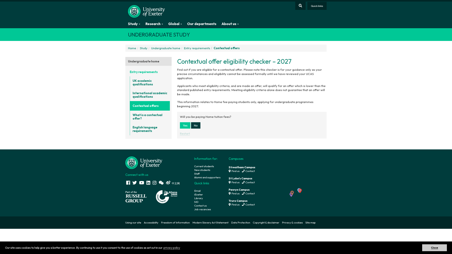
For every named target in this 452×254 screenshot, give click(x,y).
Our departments (201, 24)
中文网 (176, 183)
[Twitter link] (134, 182)
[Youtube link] (141, 182)
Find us (235, 171)
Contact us (200, 205)
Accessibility (151, 222)
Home (132, 48)
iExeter (198, 194)
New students (202, 170)
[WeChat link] (161, 182)
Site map (310, 222)
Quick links (317, 6)
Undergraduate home (165, 48)
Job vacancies (202, 209)
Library (198, 198)
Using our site (133, 222)
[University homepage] (143, 162)
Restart (185, 133)
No (196, 125)
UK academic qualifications (143, 82)
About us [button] (229, 24)
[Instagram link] (154, 182)
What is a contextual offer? (147, 116)
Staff (197, 173)
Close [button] (434, 247)
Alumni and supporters (207, 177)
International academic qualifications (150, 94)
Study (143, 48)
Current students (204, 166)
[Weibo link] (168, 182)
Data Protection (240, 222)
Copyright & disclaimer (266, 222)
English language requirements (145, 129)
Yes (185, 125)
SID (196, 202)
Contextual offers (146, 106)
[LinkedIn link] (148, 182)
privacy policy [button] (171, 247)
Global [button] (174, 24)
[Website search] (300, 6)
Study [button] (133, 24)
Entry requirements (197, 48)
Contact (250, 171)
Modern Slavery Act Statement (210, 222)
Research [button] (153, 24)
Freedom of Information (175, 222)
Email (197, 190)
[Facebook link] (128, 182)
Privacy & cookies (292, 222)
